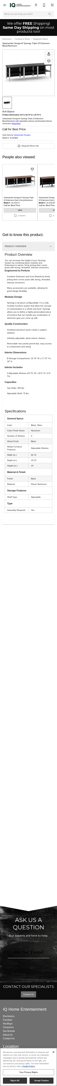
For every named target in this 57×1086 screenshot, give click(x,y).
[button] (4, 5)
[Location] (35, 5)
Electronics (7, 39)
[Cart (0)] (52, 5)
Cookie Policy (28, 1066)
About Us (8, 1035)
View (20, 210)
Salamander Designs (22, 135)
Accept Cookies (41, 1080)
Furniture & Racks (22, 39)
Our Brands (9, 1031)
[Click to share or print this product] (48, 54)
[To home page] (20, 5)
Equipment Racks (40, 39)
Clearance (8, 1027)
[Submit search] (49, 14)
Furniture (7, 1020)
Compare (21, 216)
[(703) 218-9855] (44, 5)
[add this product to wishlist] (48, 61)
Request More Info (30, 146)
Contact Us (28, 994)
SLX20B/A (14, 138)
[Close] (53, 1052)
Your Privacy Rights (28, 1072)
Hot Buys (7, 1023)
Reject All (15, 1080)
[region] (28, 1067)
